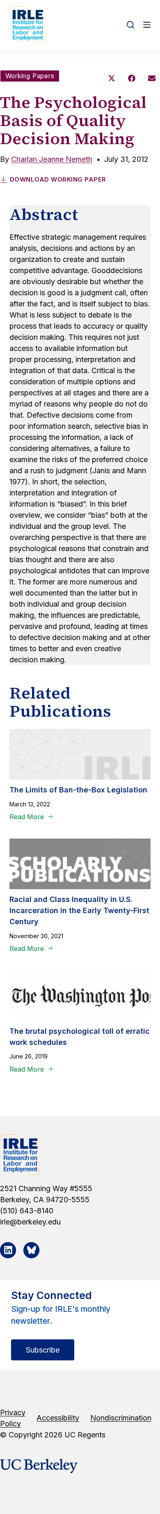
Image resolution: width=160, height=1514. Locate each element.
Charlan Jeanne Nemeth (51, 159)
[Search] (130, 24)
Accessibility (58, 1418)
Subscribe (42, 1350)
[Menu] (147, 24)
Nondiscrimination (120, 1418)
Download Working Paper (58, 179)
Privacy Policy (12, 1418)
